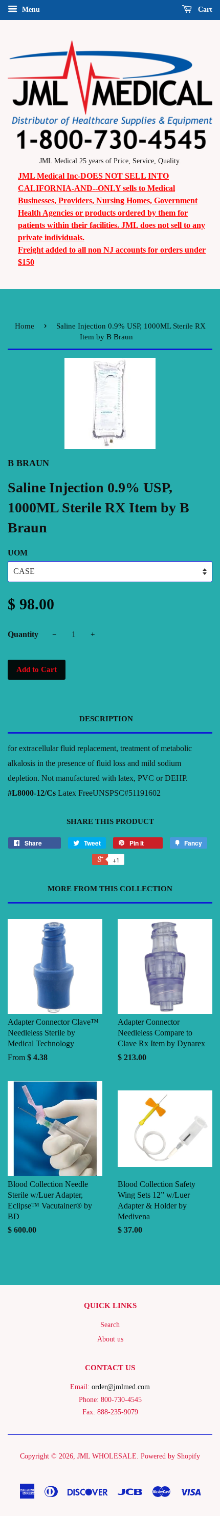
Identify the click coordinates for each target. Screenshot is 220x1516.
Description (106, 719)
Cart (204, 9)
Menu (30, 9)
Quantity (23, 634)
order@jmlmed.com (121, 1387)
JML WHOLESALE (107, 1456)
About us (110, 1339)
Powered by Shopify (170, 1456)
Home (24, 326)
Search (110, 1325)
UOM (18, 552)
